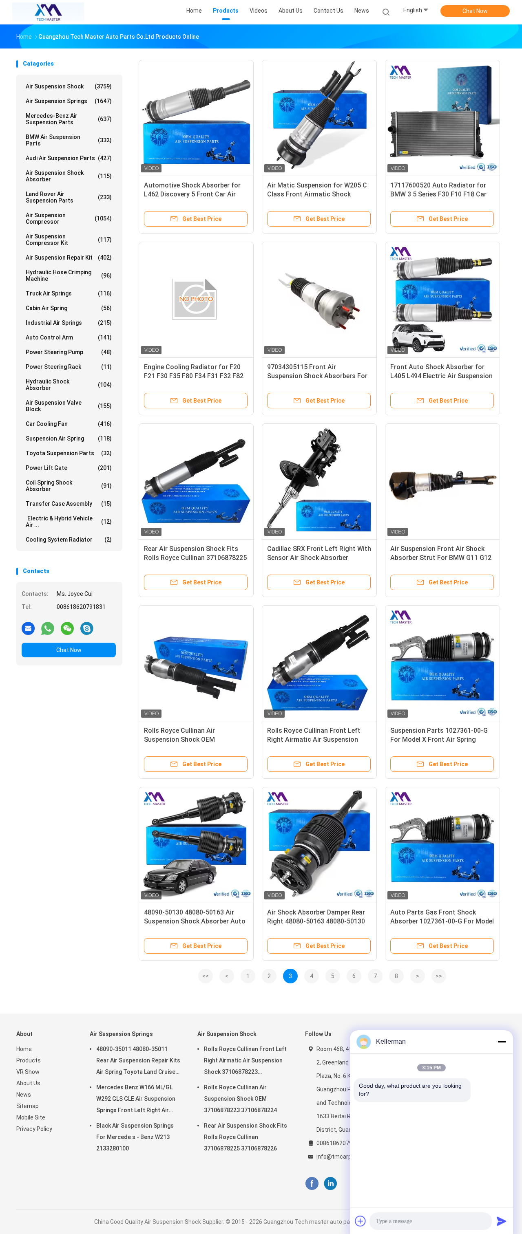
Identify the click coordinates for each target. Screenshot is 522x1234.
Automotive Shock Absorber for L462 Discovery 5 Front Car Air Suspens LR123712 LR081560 (192, 194)
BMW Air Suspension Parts (69, 140)
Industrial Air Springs (69, 323)
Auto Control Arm (69, 337)
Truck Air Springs (69, 293)
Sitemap (27, 1106)
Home (24, 1049)
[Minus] (502, 1042)
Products (28, 1060)
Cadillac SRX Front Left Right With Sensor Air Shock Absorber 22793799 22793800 (319, 558)
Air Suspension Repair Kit (69, 257)
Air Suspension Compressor (69, 218)
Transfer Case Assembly (69, 503)
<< (205, 976)
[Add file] (360, 1221)
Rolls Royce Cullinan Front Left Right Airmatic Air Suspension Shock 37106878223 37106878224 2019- (245, 1062)
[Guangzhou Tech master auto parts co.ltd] (48, 12)
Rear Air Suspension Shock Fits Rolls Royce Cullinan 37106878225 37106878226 (195, 558)
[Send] (501, 1221)
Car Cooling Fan (69, 424)
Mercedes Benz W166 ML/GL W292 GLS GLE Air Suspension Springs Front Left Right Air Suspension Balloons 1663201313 (135, 1100)
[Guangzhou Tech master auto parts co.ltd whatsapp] (47, 628)
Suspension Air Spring (69, 438)
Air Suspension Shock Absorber (69, 176)
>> (439, 976)
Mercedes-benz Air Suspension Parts (69, 119)
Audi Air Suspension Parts (69, 158)
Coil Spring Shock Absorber (69, 485)
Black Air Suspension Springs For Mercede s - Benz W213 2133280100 (135, 1137)
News (23, 1094)
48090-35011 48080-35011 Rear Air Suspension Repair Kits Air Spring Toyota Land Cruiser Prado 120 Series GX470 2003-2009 (138, 1062)
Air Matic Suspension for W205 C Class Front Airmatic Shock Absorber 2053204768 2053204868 (319, 194)
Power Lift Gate (69, 468)
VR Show (28, 1072)
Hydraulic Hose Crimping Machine (69, 275)
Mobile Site (30, 1117)
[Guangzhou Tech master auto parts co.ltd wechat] (67, 628)
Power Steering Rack (69, 367)
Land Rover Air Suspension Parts (69, 197)
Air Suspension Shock (69, 86)
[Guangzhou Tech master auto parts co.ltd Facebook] (312, 1184)
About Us (28, 1083)
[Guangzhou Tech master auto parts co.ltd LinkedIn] (330, 1184)
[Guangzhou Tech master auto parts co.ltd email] (28, 628)
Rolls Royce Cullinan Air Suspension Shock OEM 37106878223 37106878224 (185, 739)
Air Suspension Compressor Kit (69, 239)
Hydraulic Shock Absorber (69, 384)
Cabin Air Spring (69, 308)
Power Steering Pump (69, 352)
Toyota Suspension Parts (69, 453)
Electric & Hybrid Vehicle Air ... (69, 521)
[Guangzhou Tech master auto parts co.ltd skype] (86, 628)
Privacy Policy (34, 1129)
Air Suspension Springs (69, 101)
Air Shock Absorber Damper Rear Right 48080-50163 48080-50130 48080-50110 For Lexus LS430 (316, 921)
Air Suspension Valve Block (69, 405)
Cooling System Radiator (69, 539)
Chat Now (475, 11)
